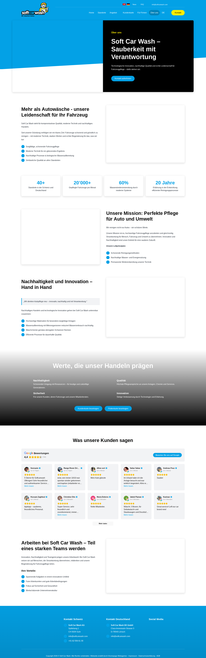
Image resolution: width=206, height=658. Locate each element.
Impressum (133, 656)
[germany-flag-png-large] (128, 4)
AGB (158, 656)
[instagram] (177, 4)
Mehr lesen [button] (29, 486)
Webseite (93, 656)
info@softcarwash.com (160, 4)
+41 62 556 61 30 (75, 641)
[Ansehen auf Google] (26, 469)
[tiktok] (180, 4)
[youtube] (184, 4)
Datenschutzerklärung (147, 656)
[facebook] (173, 4)
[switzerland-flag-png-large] (124, 4)
